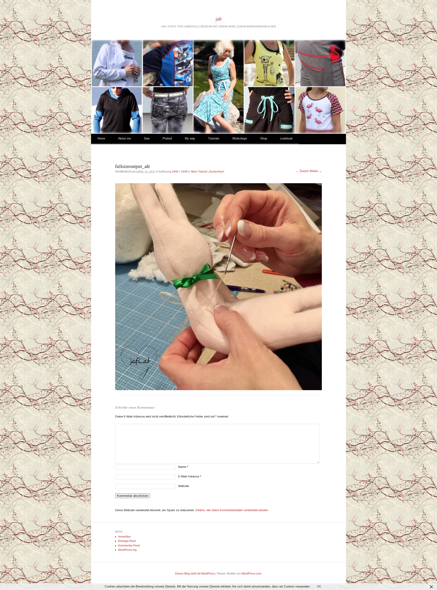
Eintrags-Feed (127, 541)
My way (190, 138)
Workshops (239, 138)
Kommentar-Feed (129, 545)
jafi (219, 18)
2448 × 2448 (180, 171)
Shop (263, 138)
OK (319, 586)
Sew (147, 138)
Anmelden (124, 536)
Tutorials (213, 138)
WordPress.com (251, 573)
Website (183, 486)
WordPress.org (127, 549)
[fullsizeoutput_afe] (218, 286)
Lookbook (286, 138)
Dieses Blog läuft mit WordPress (195, 573)
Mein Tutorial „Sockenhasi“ (207, 171)
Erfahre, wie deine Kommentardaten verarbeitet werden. (232, 510)
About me (124, 138)
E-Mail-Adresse (189, 476)
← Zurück (302, 171)
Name (183, 467)
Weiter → (316, 171)
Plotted (167, 138)
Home (101, 138)
